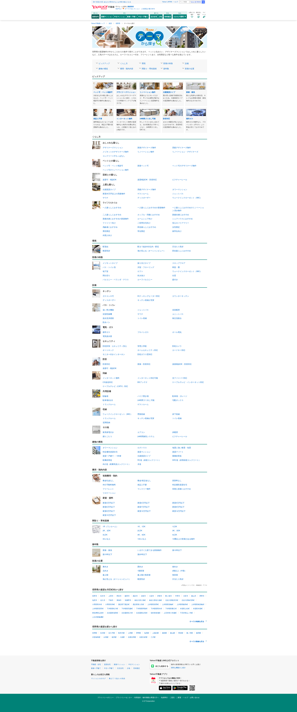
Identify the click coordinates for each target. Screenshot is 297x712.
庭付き (175, 279)
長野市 (94, 596)
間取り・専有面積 (149, 68)
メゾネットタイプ (110, 263)
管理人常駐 (142, 346)
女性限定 (176, 227)
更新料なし (177, 480)
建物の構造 (103, 68)
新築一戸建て (132, 16)
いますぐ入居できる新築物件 (149, 550)
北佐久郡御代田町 (188, 600)
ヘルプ (175, 2)
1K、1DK (141, 526)
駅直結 (105, 246)
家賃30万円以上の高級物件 (114, 193)
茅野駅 (138, 633)
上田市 (110, 596)
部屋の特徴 (168, 63)
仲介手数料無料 (109, 484)
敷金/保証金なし (144, 480)
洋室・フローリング (145, 267)
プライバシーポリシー (105, 697)
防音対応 (106, 364)
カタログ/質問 (178, 16)
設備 (187, 63)
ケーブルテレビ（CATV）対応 (115, 386)
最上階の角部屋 (143, 575)
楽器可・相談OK (109, 179)
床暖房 (175, 432)
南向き (175, 566)
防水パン (106, 322)
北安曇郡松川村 (127, 613)
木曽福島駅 (96, 637)
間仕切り (106, 275)
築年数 (166, 68)
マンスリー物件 (143, 488)
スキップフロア (178, 263)
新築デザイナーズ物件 (146, 147)
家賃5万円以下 (178, 502)
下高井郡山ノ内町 (186, 613)
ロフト (140, 271)
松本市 (102, 596)
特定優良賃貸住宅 (110, 451)
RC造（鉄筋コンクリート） (149, 460)
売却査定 (167, 16)
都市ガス (106, 332)
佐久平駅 (111, 633)
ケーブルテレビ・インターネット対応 (188, 382)
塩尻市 (94, 600)
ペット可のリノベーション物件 (116, 169)
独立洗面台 (177, 318)
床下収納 (176, 414)
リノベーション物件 (145, 151)
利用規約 (137, 697)
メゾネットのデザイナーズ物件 (116, 151)
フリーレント (108, 488)
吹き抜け (141, 275)
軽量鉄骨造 (107, 460)
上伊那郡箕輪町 (167, 604)
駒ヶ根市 (168, 596)
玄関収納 (106, 422)
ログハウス (142, 447)
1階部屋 (140, 570)
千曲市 (110, 600)
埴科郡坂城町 (155, 613)
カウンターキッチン (180, 296)
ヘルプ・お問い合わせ (191, 697)
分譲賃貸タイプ (109, 189)
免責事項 (164, 697)
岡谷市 (119, 596)
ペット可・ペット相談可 (113, 165)
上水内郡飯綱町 (98, 617)
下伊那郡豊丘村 (171, 608)
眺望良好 (106, 250)
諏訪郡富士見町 (138, 604)
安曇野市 (128, 600)
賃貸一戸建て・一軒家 (112, 456)
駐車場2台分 (108, 400)
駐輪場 (105, 396)
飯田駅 (198, 633)
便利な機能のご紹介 (178, 667)
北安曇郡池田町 (112, 613)
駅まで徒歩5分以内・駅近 (148, 246)
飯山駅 (172, 633)
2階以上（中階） (179, 570)
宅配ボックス (177, 400)
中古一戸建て (143, 16)
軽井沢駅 (121, 633)
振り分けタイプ (143, 263)
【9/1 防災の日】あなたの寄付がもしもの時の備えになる (111, 2)
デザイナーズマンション (113, 147)
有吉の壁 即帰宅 (196, 2)
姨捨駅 (164, 633)
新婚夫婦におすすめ (180, 214)
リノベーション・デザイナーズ (185, 151)
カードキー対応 (178, 350)
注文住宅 (154, 16)
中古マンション (120, 16)
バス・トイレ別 (109, 267)
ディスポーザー (143, 197)
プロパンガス (143, 332)
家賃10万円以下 (144, 511)
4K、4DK (141, 534)
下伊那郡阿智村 (141, 608)
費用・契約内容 (126, 68)
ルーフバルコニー (144, 279)
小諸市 (151, 596)
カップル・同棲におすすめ (148, 214)
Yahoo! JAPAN (167, 2)
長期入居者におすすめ (181, 488)
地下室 (105, 271)
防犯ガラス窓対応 (144, 354)
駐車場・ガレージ (179, 396)
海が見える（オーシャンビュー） (151, 250)
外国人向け (107, 235)
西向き (140, 566)
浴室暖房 (176, 309)
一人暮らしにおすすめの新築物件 (151, 207)
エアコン (141, 432)
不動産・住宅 (96, 664)
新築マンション (107, 16)
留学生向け (177, 231)
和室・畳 (176, 267)
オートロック (108, 350)
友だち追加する (161, 666)
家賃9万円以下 (109, 511)
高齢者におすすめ (110, 227)
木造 (139, 464)
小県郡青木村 (97, 604)
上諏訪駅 (155, 633)
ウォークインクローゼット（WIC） (187, 197)
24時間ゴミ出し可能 (145, 400)
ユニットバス (177, 314)
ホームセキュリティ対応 (147, 350)
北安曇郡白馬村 (141, 613)
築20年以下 (142, 554)
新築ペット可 (143, 165)
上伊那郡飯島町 (182, 604)
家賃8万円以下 (178, 506)
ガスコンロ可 (108, 296)
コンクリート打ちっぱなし (114, 156)
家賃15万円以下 (109, 515)
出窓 (174, 275)
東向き (105, 566)
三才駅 (153, 637)
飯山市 (193, 596)
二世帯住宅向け (143, 223)
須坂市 (143, 596)
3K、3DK (176, 530)
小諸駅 (122, 637)
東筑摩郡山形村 (98, 613)
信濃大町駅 (143, 637)
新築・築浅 (107, 550)
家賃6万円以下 (109, 506)
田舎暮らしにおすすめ (146, 227)
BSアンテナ (142, 382)
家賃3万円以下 (109, 502)
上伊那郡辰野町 (153, 604)
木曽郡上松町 (185, 608)
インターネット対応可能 (147, 378)
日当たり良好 (177, 246)
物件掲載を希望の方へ (151, 697)
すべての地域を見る (197, 621)
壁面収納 (141, 414)
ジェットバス (177, 193)
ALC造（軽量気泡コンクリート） (116, 464)
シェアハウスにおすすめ (182, 218)
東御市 (119, 600)
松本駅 (102, 633)
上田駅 (130, 633)
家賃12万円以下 (179, 511)
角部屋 (175, 575)
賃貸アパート (177, 451)
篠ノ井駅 (189, 633)
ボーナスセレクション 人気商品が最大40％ (140, 9)
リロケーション (109, 493)
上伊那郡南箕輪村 (197, 604)
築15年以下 (107, 554)
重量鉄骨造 (177, 456)
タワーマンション (179, 189)
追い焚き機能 (108, 309)
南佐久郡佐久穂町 (155, 600)
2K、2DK (107, 530)
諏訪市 (135, 596)
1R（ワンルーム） (110, 526)
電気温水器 (107, 336)
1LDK (174, 526)
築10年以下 (177, 550)
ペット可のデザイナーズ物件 (184, 165)
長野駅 (94, 633)
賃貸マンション (143, 451)
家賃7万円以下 (143, 506)
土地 (160, 16)
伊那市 (159, 596)
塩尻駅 (146, 633)
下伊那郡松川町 (112, 608)
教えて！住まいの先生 (117, 678)
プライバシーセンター (124, 697)
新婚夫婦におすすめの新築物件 (116, 218)
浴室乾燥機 (107, 314)
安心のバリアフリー (180, 223)
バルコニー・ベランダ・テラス (116, 279)
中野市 (177, 596)
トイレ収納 (142, 318)
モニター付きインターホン (114, 354)
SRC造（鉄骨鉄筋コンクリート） (186, 460)
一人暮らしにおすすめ (112, 207)
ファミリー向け (109, 223)
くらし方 (124, 63)
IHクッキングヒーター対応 (148, 296)
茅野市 (201, 596)
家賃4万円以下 (143, 502)
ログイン (119, 9)
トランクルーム (109, 404)
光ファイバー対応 (179, 378)
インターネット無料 (111, 378)
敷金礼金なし (108, 480)
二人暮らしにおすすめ (112, 214)
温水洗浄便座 (108, 318)
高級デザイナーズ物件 (181, 147)
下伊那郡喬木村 (156, 608)
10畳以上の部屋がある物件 (183, 539)
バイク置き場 (143, 396)
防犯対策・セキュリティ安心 (115, 346)
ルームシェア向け (144, 218)
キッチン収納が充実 (145, 300)
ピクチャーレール (179, 179)
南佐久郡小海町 (140, 600)
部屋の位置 (189, 68)
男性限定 (106, 231)
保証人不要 (142, 484)
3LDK (105, 534)
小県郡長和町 (110, 604)
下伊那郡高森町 (127, 608)
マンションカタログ (98, 678)
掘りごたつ (107, 436)
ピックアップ (104, 63)
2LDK (139, 530)
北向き (105, 570)
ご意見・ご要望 (175, 697)
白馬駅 (106, 637)
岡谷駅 (180, 633)
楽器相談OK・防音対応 (147, 179)
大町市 (185, 596)
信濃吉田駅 (132, 637)
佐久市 (102, 600)
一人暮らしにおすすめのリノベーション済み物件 (188, 209)
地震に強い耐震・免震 (181, 447)
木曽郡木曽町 (198, 608)
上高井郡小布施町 (170, 613)
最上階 (105, 575)
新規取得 (131, 6)
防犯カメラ (177, 346)
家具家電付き (108, 432)
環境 (143, 63)
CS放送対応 (108, 382)
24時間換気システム (145, 436)
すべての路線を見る (197, 641)
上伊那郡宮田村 (98, 608)
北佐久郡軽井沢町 (171, 600)
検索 (203, 1)
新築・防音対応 (143, 364)
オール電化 (177, 332)
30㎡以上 (106, 539)
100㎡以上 (141, 539)
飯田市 (127, 596)
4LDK (174, 534)
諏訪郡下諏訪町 (124, 604)
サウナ (105, 197)
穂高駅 (114, 637)
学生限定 (141, 231)
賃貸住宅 (95, 16)
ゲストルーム (143, 193)
